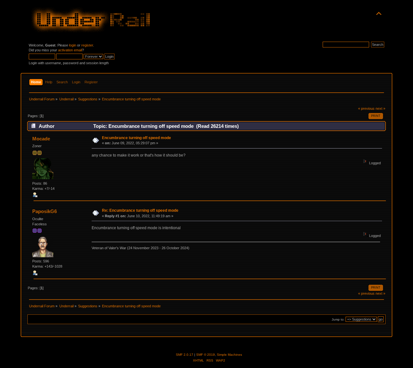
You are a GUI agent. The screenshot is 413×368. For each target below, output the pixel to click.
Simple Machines (229, 354)
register (87, 45)
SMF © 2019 (205, 354)
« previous (366, 108)
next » (380, 108)
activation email (70, 50)
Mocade (41, 138)
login (72, 45)
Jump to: (338, 319)
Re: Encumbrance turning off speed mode (140, 210)
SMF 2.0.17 (184, 354)
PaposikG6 (44, 211)
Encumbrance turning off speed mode (136, 138)
